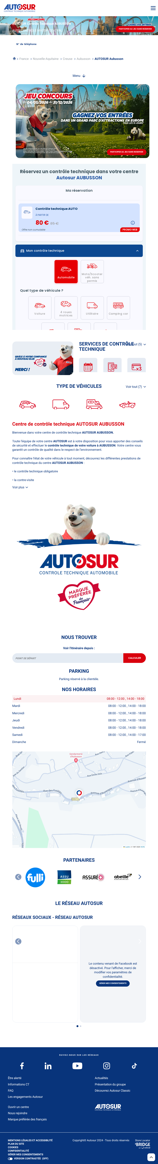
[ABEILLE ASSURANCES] (122, 877)
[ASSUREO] (93, 877)
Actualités (101, 1078)
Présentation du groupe (110, 1084)
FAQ (10, 1090)
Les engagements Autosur (25, 1097)
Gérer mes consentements (112, 983)
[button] (79, 790)
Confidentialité (18, 1151)
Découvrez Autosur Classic (112, 1090)
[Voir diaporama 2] (80, 1026)
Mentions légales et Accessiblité (30, 1141)
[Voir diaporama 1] (77, 1026)
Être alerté (14, 1078)
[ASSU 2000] (64, 877)
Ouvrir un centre (18, 1107)
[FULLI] (35, 877)
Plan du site (16, 1144)
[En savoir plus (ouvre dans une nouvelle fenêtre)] (42, 358)
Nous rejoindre (17, 1113)
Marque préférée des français (27, 1119)
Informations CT (18, 1084)
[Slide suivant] (140, 877)
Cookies (13, 1148)
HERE (142, 847)
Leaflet (127, 847)
